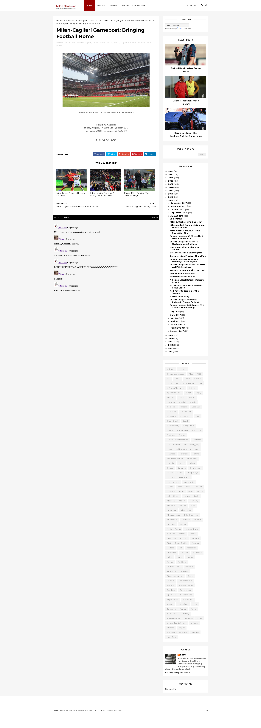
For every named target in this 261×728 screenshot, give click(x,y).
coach (185, 421)
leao (190, 491)
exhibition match (183, 449)
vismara (170, 628)
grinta (179, 472)
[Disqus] (106, 257)
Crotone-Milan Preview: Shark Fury (188, 256)
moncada (171, 524)
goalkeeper (195, 468)
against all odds (174, 393)
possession (191, 548)
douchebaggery (191, 444)
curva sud (196, 430)
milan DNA (171, 510)
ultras (199, 618)
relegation (172, 571)
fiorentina (183, 454)
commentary (173, 426)
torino (193, 609)
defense (171, 435)
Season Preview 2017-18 (182, 276)
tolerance (171, 609)
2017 (170, 200)
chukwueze (185, 416)
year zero (171, 637)
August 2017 (177, 216)
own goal (171, 538)
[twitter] (191, 5)
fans (197, 449)
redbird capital (174, 566)
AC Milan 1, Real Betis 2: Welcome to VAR (187, 281)
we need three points (144, 20)
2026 (171, 171)
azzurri (182, 397)
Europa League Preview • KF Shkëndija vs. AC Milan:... (184, 243)
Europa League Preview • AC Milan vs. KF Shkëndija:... (187, 265)
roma (190, 576)
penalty (195, 538)
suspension (188, 599)
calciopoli (171, 407)
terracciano (183, 604)
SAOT (187, 379)
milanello (186, 519)
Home (89, 5)
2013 (170, 345)
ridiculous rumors (175, 576)
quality (190, 557)
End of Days (176, 219)
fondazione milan (175, 458)
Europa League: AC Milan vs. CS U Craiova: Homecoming (187, 306)
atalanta (170, 397)
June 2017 (175, 315)
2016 (170, 335)
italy (188, 487)
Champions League (175, 374)
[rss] (187, 5)
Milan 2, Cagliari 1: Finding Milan (186, 222)
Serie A (197, 379)
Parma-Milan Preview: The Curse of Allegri (136, 194)
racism (170, 562)
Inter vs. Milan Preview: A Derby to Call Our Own (102, 194)
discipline (196, 440)
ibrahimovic (189, 482)
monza (183, 524)
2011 (170, 351)
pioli (169, 543)
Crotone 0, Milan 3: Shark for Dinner (185, 248)
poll (180, 548)
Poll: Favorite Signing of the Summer (184, 292)
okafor (193, 534)
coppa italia (188, 426)
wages (181, 628)
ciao (197, 416)
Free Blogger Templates (83, 710)
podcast (170, 548)
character (171, 416)
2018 (170, 197)
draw (169, 449)
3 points (182, 369)
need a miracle (191, 529)
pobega (195, 543)
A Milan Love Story (179, 296)
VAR (200, 383)
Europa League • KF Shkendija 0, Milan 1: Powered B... (186, 237)
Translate (187, 28)
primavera (197, 552)
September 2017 (179, 212)
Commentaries (139, 5)
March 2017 (176, 324)
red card (182, 562)
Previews (114, 5)
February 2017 (178, 328)
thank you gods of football (122, 20)
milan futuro (186, 510)
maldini (182, 501)
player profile (181, 543)
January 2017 (177, 331)
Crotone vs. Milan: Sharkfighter (186, 253)
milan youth (172, 519)
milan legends (173, 515)
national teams (174, 529)
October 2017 (177, 209)
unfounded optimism (176, 623)
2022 (171, 184)
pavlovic (184, 538)
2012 (170, 348)
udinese (189, 618)
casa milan (171, 411)
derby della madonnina (177, 440)
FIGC (199, 374)
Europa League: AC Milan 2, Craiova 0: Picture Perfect (184, 301)
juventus (171, 491)
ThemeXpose (67, 710)
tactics (106, 20)
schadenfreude (186, 585)
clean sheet (172, 421)
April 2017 (175, 321)
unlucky (194, 623)
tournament (172, 613)
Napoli (177, 379)
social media (185, 590)
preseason (171, 552)
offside (182, 534)
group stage (192, 472)
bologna (171, 402)
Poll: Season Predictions (182, 273)
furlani (181, 463)
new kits (171, 534)
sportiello (171, 595)
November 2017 (178, 206)
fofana (196, 454)
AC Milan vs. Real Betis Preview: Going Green (186, 286)
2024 (171, 177)
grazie (170, 472)
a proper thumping (175, 388)
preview (184, 552)
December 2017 (178, 203)
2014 (171, 342)
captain (183, 407)
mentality (194, 501)
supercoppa (172, 599)
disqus (155, 217)
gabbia (192, 463)
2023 (171, 181)
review (184, 571)
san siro (99, 20)
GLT (168, 379)
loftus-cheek (173, 496)
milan (193, 505)
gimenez (182, 468)
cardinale (196, 407)
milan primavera (191, 515)
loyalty (187, 496)
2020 (171, 190)
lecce (200, 491)
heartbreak (184, 477)
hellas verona (173, 482)
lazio (181, 491)
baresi (192, 397)
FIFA (191, 374)
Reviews (125, 5)
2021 (170, 187)
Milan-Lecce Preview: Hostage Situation (71, 194)
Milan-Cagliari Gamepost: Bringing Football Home (187, 226)
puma (179, 557)
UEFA (169, 383)
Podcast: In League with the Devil (187, 270)
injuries (170, 487)
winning (195, 632)
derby (182, 435)
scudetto (171, 590)
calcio (193, 402)
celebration (186, 411)
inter (180, 487)
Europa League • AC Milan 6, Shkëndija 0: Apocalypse (184, 260)
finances (171, 454)
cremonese (182, 430)
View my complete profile (177, 672)
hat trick (171, 477)
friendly (170, 463)
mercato (171, 505)
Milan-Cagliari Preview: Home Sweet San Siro (185, 232)
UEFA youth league (185, 383)
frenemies (192, 458)
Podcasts (101, 5)
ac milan (76, 20)
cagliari (84, 20)
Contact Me (170, 689)
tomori (183, 609)
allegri (188, 393)
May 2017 (175, 318)
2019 (170, 194)
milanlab (197, 519)
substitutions (186, 595)
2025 (171, 174)
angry (198, 393)
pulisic (170, 557)
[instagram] (195, 5)
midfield (182, 505)
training (185, 613)
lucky (196, 496)
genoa (170, 468)
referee (189, 566)
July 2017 (175, 311)
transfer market (174, 618)
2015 (170, 338)
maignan (171, 501)
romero (170, 581)
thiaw (195, 604)
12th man (67, 20)
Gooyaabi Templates (113, 710)
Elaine (183, 655)
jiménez (198, 487)
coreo (91, 20)
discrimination (173, 444)
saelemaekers (185, 581)
